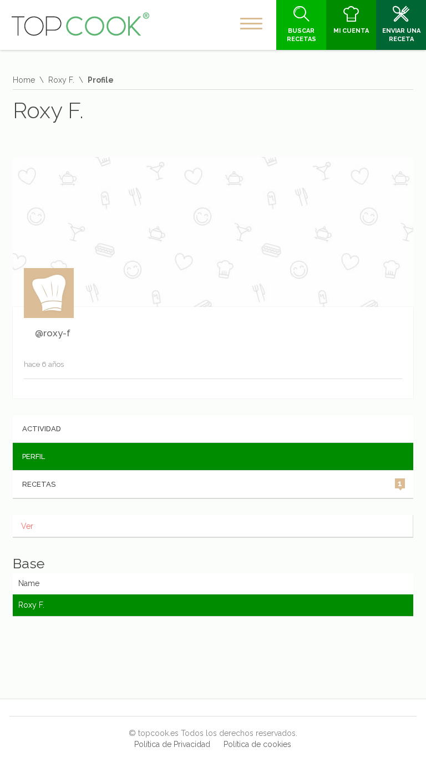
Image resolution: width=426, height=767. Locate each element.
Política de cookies (257, 744)
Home (24, 79)
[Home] (80, 24)
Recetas (212, 483)
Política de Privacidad (172, 744)
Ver (27, 526)
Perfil (33, 456)
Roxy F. (61, 79)
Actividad (41, 429)
